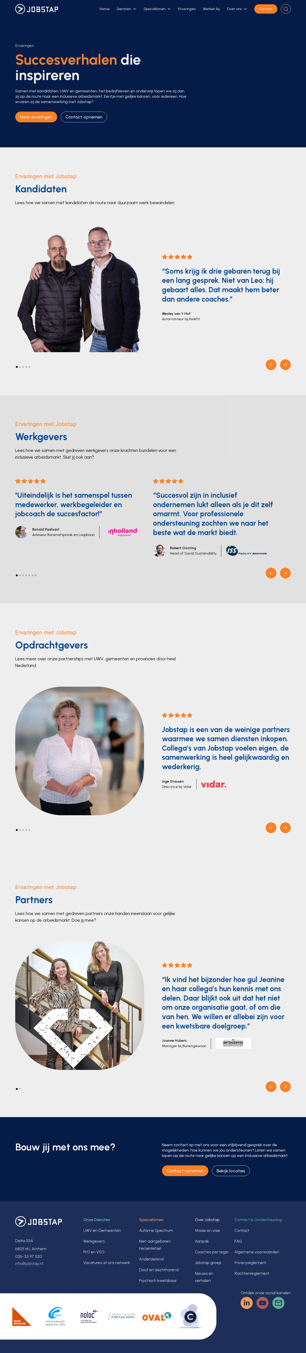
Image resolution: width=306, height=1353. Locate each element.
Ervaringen (187, 9)
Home (105, 9)
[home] (36, 8)
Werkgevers (94, 1241)
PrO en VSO (93, 1251)
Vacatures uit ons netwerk (106, 1262)
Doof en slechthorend (159, 1269)
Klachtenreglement (252, 1273)
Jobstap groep (208, 1262)
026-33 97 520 (28, 1256)
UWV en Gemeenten (102, 1230)
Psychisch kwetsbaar (158, 1280)
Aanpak (202, 1241)
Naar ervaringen (36, 117)
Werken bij (211, 9)
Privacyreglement (250, 1262)
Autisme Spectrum (156, 1230)
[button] (126, 8)
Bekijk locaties (231, 1170)
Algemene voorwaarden (257, 1251)
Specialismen (155, 9)
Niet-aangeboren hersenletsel (155, 1245)
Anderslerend (151, 1259)
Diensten (124, 9)
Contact (266, 9)
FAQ (238, 1241)
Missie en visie (207, 1230)
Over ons (234, 9)
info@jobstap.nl (29, 1263)
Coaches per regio (211, 1251)
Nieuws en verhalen (204, 1277)
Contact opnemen (83, 117)
